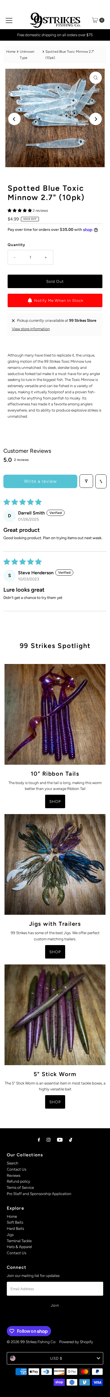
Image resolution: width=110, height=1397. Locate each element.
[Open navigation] (9, 20)
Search (12, 1163)
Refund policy (18, 1181)
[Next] (95, 119)
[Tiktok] (70, 1140)
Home (11, 51)
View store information (31, 329)
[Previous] (14, 119)
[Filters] (86, 481)
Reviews (13, 1175)
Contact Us (16, 1169)
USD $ (56, 1358)
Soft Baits (15, 1222)
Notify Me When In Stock (58, 300)
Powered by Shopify (76, 1341)
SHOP (55, 801)
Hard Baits (15, 1228)
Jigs (10, 1234)
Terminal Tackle (19, 1241)
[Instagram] (48, 1140)
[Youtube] (60, 1140)
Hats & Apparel (19, 1246)
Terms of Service (20, 1187)
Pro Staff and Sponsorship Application (39, 1193)
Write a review (40, 481)
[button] (20, 210)
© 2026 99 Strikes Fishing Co (31, 1341)
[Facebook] (39, 1140)
